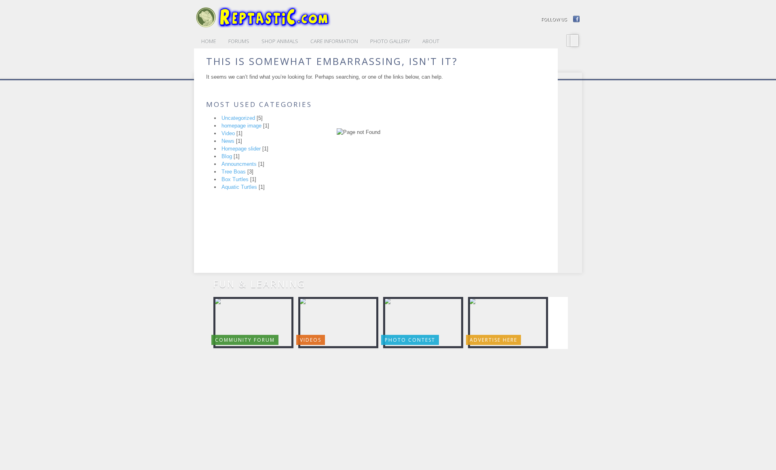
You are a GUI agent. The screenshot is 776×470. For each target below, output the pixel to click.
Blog (226, 156)
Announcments (239, 164)
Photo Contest (410, 339)
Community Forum (245, 339)
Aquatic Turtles (239, 187)
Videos (310, 339)
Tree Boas (233, 172)
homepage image (241, 126)
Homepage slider (241, 149)
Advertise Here (493, 339)
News (227, 141)
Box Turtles (235, 179)
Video (228, 133)
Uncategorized (238, 118)
